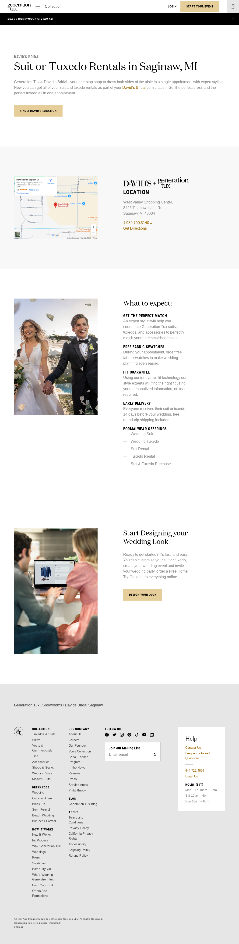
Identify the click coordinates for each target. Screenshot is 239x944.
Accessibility (78, 844)
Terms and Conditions (76, 820)
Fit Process (40, 840)
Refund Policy (78, 855)
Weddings (39, 852)
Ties (35, 756)
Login (172, 6)
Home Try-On (41, 869)
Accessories (40, 762)
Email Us (191, 776)
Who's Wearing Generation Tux (43, 877)
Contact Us (193, 747)
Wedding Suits (42, 773)
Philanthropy (77, 790)
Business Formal (44, 821)
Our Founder (77, 745)
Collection (53, 6)
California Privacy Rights (81, 836)
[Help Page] (233, 6)
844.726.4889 (194, 770)
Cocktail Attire (42, 798)
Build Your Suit (42, 885)
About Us (75, 734)
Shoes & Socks (43, 767)
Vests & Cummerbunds (42, 748)
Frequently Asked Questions (197, 756)
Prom (36, 857)
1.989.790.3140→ (138, 223)
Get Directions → (137, 228)
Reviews (74, 773)
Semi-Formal (41, 809)
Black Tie (39, 804)
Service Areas (78, 785)
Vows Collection (80, 751)
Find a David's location (38, 111)
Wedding (38, 792)
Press (73, 779)
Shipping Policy (79, 850)
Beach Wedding (43, 815)
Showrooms (52, 705)
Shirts (36, 740)
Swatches (39, 863)
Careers (74, 740)
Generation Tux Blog (83, 804)
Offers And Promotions (40, 893)
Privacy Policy (79, 828)
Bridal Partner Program (78, 759)
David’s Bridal (134, 87)
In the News (77, 767)
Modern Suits (41, 779)
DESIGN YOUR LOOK (142, 594)
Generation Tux (26, 705)
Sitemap (18, 927)
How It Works (41, 834)
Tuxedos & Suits (44, 734)
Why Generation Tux (46, 846)
